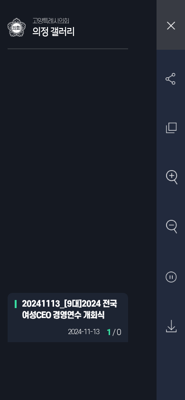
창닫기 (171, 25)
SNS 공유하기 (171, 78)
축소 (171, 227)
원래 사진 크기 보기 (171, 128)
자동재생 (171, 277)
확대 (171, 178)
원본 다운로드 (171, 326)
